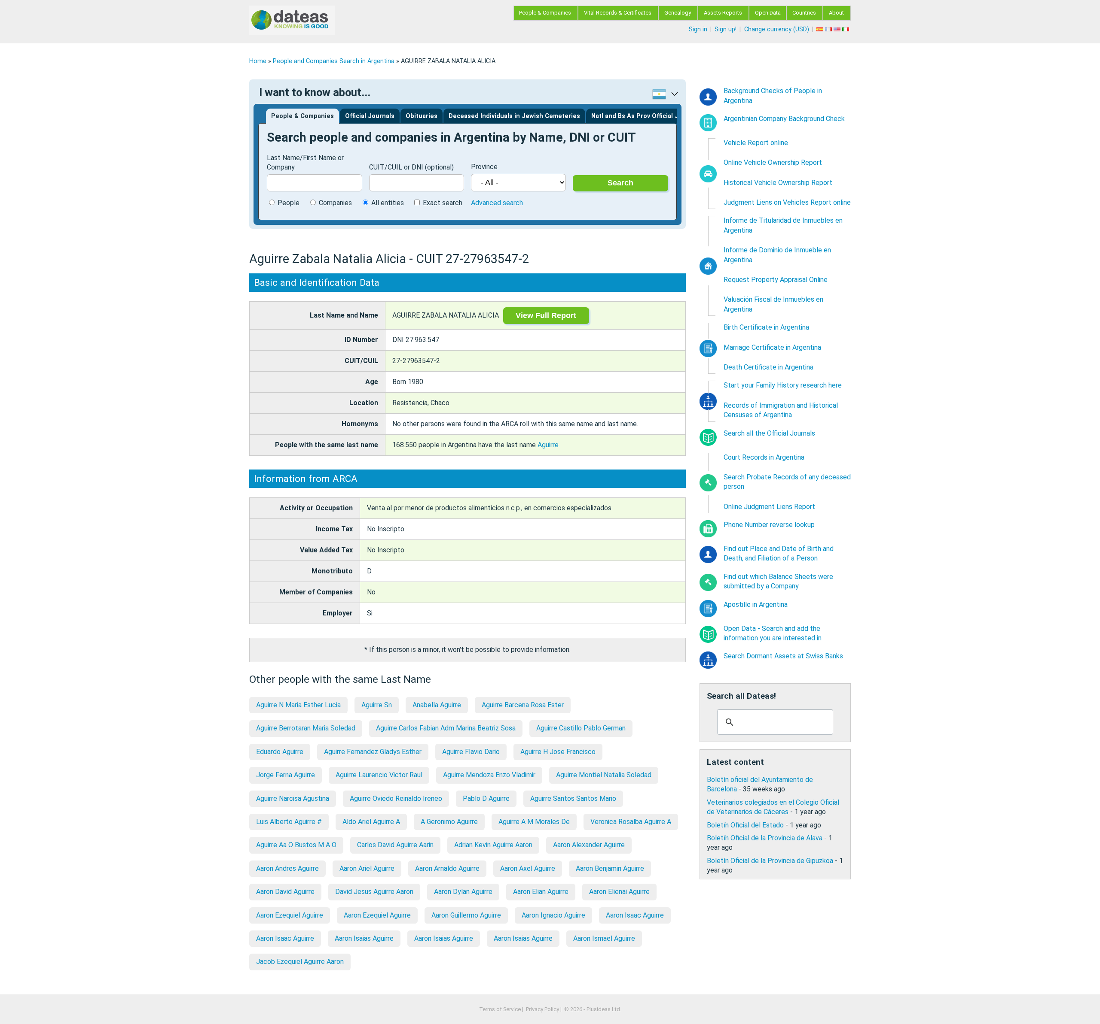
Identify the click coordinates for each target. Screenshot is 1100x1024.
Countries (804, 12)
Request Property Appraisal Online (776, 280)
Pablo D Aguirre (486, 798)
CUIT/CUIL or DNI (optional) (411, 167)
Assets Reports (723, 12)
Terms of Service (500, 1009)
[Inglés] (838, 29)
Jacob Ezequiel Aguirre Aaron (300, 961)
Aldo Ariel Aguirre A (371, 822)
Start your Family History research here (783, 385)
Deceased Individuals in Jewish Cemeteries (514, 116)
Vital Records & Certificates (617, 12)
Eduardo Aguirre (279, 752)
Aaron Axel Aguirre (527, 868)
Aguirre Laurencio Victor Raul (379, 775)
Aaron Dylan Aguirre (463, 892)
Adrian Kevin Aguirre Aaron (493, 845)
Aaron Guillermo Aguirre (466, 915)
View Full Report (546, 315)
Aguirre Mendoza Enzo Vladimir (489, 775)
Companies (335, 203)
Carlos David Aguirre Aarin (395, 845)
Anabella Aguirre (436, 705)
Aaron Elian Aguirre (540, 892)
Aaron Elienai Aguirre (619, 892)
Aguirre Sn (376, 705)
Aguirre (548, 445)
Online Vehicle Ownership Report (773, 162)
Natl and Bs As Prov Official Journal (644, 116)
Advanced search (497, 203)
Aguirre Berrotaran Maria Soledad (305, 728)
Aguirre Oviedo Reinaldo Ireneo (396, 798)
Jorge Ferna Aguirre (285, 775)
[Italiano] (846, 29)
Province (484, 167)
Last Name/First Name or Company (305, 162)
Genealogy (677, 12)
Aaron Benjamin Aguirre (610, 868)
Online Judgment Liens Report (769, 507)
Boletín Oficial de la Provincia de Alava (764, 838)
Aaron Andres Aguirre (287, 868)
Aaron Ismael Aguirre (604, 938)
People (288, 203)
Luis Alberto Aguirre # (289, 822)
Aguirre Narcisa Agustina (292, 798)
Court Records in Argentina (764, 457)
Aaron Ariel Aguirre (366, 868)
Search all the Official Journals (769, 433)
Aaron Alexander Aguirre (589, 845)
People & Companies (545, 12)
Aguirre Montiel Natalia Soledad (603, 775)
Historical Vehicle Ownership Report (778, 183)
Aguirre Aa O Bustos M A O (296, 845)
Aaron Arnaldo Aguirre (447, 868)
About (836, 12)
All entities (387, 203)
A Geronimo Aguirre (449, 822)
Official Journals (369, 116)
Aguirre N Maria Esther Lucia (298, 705)
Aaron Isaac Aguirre (635, 915)
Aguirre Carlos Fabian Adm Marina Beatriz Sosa (446, 728)
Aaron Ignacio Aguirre (553, 915)
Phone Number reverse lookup (769, 525)
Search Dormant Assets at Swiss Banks (783, 656)
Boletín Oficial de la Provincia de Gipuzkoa (770, 861)
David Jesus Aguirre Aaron (374, 892)
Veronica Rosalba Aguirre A (630, 822)
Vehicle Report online (756, 143)
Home (257, 61)
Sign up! (725, 29)
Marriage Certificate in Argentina (772, 347)
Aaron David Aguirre (285, 892)
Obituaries (421, 116)
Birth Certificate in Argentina (766, 327)
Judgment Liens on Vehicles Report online (787, 202)
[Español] (820, 29)
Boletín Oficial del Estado (745, 825)
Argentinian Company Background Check (784, 119)
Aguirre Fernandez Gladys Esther (373, 752)
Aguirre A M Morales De (534, 822)
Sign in (698, 29)
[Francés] (829, 29)
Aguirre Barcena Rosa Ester (523, 705)
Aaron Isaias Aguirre (364, 938)
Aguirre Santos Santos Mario (573, 798)
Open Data (768, 12)
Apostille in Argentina (756, 604)
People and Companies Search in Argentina (333, 61)
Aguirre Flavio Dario (471, 752)
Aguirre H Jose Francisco (558, 752)
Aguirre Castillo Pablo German (581, 728)
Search (620, 183)
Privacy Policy (542, 1009)
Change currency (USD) (776, 29)
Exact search (442, 203)
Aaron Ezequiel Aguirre (289, 915)
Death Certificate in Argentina (768, 367)
